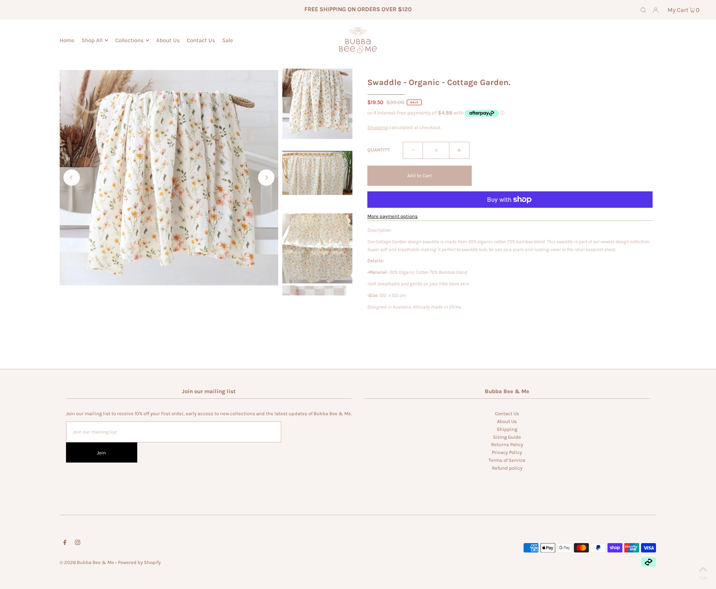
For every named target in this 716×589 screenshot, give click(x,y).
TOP (703, 578)
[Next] (266, 177)
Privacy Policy (507, 452)
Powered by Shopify (139, 562)
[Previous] (71, 177)
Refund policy (507, 468)
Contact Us (507, 413)
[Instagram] (77, 544)
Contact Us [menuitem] (201, 40)
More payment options (392, 216)
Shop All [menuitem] (92, 40)
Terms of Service (507, 460)
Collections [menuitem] (129, 40)
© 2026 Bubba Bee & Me (87, 562)
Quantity (378, 150)
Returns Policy (507, 444)
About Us (507, 421)
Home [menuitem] (67, 40)
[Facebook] (64, 544)
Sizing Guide (507, 437)
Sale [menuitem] (227, 40)
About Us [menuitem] (168, 40)
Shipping (377, 127)
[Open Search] (643, 9)
